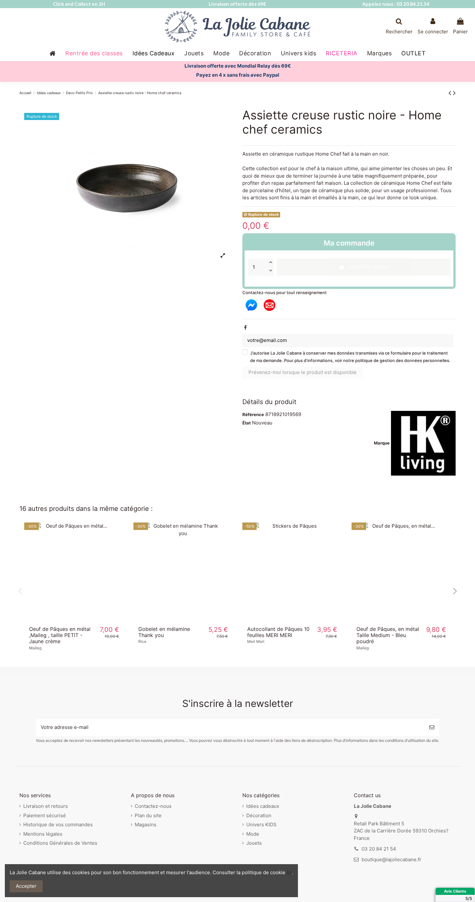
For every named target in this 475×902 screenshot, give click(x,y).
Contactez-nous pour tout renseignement (284, 292)
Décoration (258, 815)
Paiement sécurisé (44, 815)
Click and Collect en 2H (79, 4)
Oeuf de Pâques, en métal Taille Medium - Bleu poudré (387, 635)
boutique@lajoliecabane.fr (391, 859)
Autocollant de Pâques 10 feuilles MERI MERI (278, 632)
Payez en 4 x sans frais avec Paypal (237, 75)
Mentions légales (42, 834)
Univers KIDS (261, 824)
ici (289, 872)
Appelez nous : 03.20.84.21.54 (395, 4)
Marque (382, 443)
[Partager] (245, 327)
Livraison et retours (45, 806)
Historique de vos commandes (58, 824)
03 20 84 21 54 (379, 849)
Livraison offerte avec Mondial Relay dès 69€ (238, 66)
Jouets (254, 843)
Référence (253, 414)
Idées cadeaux (262, 806)
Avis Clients (455, 891)
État (246, 422)
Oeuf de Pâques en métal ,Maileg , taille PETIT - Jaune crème (59, 635)
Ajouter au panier (368, 267)
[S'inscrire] (432, 727)
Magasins (145, 824)
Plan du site (148, 815)
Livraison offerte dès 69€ (237, 4)
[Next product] (454, 92)
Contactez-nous (153, 806)
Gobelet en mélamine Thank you (164, 632)
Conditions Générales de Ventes (60, 843)
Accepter (26, 886)
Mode (252, 834)
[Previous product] (451, 92)
